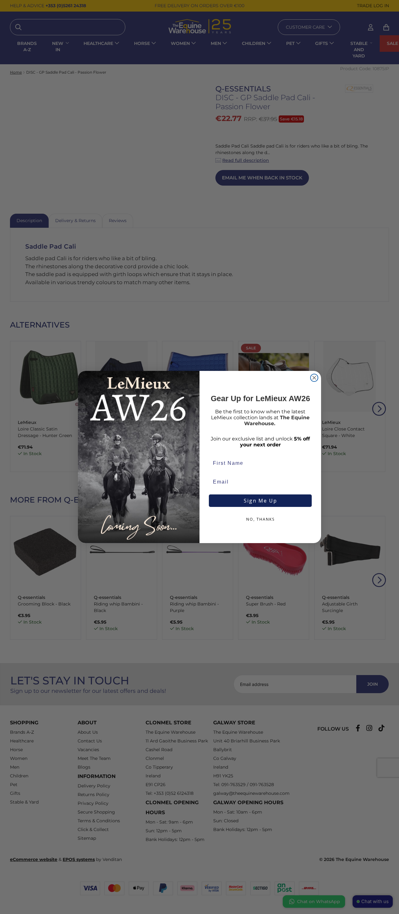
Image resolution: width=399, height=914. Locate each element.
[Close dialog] (314, 378)
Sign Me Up (260, 500)
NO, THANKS (260, 519)
